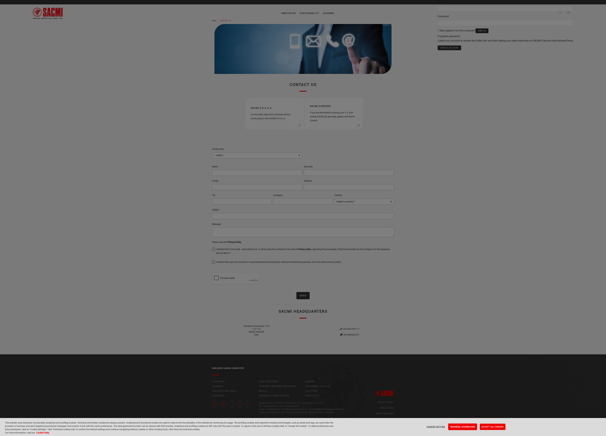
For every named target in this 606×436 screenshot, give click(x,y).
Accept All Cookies (492, 427)
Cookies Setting (436, 427)
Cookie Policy (42, 432)
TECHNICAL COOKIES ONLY (462, 427)
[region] (303, 427)
